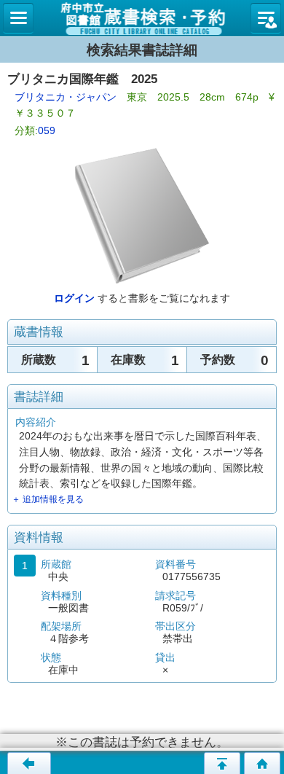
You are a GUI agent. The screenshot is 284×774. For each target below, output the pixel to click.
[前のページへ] (29, 763)
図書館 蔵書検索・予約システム (142, 18)
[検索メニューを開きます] (18, 18)
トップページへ (262, 763)
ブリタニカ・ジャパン (66, 97)
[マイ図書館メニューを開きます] (266, 18)
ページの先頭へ (222, 763)
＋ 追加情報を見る (48, 499)
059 (46, 130)
